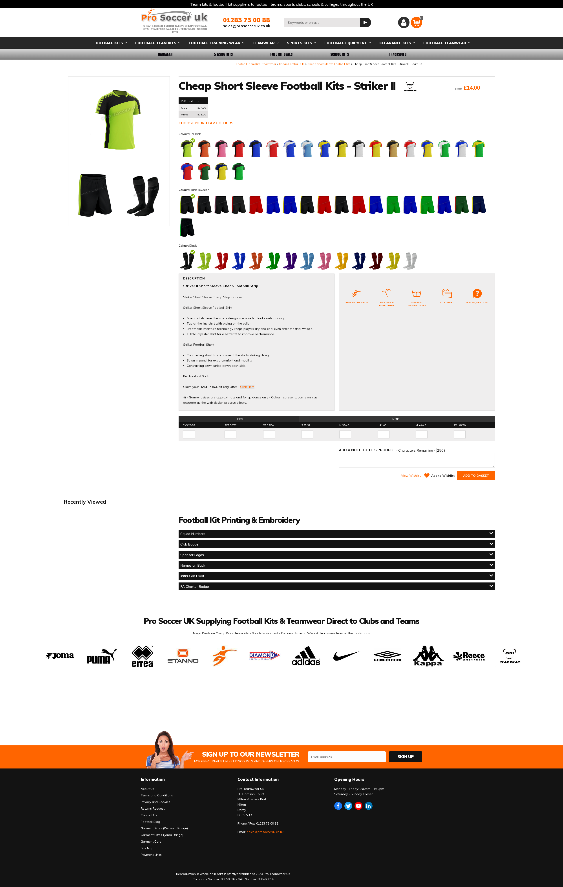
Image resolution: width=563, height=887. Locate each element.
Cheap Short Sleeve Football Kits (329, 64)
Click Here (247, 387)
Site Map (147, 848)
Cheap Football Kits (292, 64)
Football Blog (150, 822)
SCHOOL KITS (339, 54)
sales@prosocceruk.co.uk (246, 25)
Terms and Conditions (157, 795)
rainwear (165, 54)
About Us (147, 789)
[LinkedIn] (369, 806)
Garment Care (151, 841)
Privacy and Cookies (155, 802)
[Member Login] (403, 22)
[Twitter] (348, 806)
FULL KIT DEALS (281, 54)
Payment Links (151, 855)
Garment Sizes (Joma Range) (162, 835)
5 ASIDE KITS (223, 54)
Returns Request (153, 808)
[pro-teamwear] (410, 87)
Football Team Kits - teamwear (256, 64)
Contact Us (149, 815)
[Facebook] (338, 806)
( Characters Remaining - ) (392, 450)
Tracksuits (398, 54)
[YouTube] (358, 806)
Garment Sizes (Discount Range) (164, 828)
